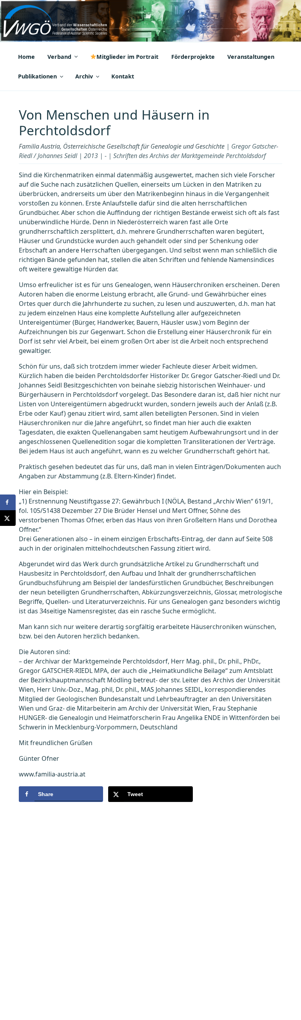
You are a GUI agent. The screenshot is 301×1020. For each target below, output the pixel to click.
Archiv (84, 76)
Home (26, 56)
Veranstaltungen (250, 56)
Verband (59, 56)
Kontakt (122, 76)
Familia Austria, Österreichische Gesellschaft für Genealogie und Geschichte (122, 146)
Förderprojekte (193, 56)
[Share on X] (8, 518)
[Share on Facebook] (8, 502)
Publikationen (37, 76)
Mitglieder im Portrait (127, 56)
